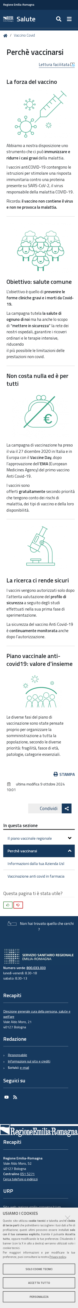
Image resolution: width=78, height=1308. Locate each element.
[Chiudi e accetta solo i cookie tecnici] (67, 1218)
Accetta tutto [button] (39, 1283)
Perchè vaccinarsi (22, 851)
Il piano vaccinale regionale (30, 838)
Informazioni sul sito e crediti (29, 1061)
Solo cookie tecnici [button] (39, 1269)
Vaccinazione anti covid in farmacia (36, 876)
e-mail (24, 1067)
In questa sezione (20, 825)
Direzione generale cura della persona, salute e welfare (36, 1014)
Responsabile (17, 1055)
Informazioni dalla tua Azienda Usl (36, 863)
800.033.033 (36, 967)
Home (6, 35)
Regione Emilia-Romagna (18, 5)
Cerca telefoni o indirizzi (20, 1179)
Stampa (67, 774)
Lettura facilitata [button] (54, 64)
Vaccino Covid (24, 35)
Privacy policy (57, 1257)
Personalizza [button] (39, 1296)
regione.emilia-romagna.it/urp (39, 1207)
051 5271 (27, 1173)
